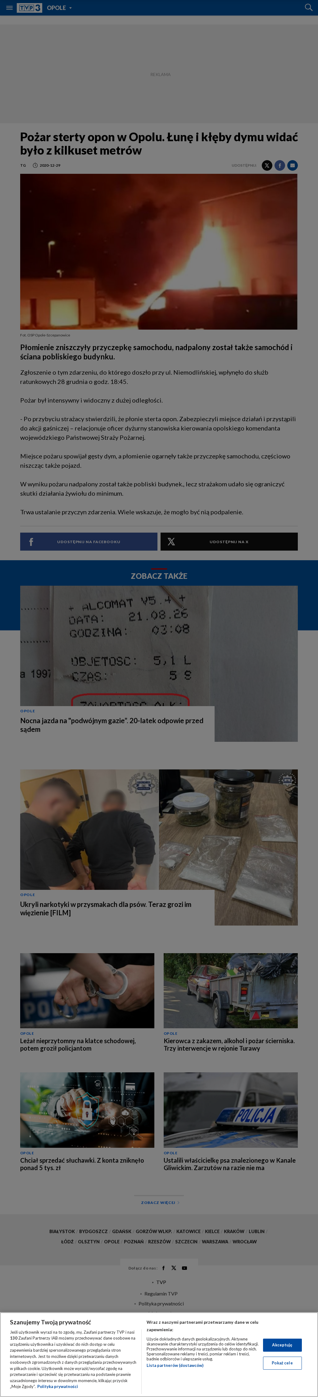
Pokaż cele (282, 1362)
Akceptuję (282, 1344)
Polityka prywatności (57, 1386)
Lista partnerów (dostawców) (175, 1365)
